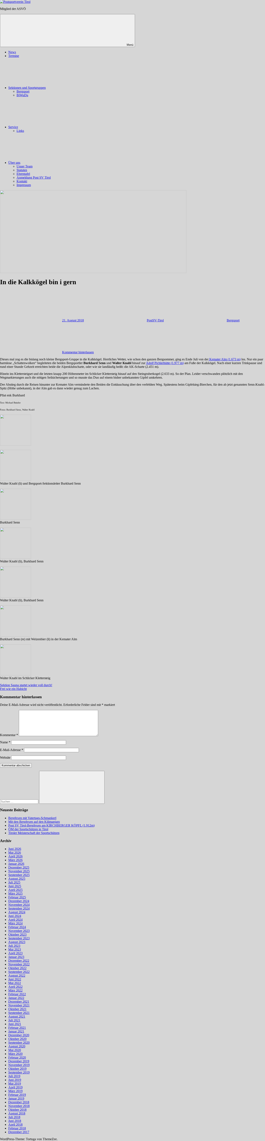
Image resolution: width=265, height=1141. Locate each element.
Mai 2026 (14, 852)
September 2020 (19, 1042)
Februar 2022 (17, 994)
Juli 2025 (14, 882)
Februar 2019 (17, 1094)
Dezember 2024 (18, 901)
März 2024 (15, 923)
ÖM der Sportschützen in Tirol (28, 829)
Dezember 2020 (18, 1035)
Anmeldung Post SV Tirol (34, 177)
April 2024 (15, 919)
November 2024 (19, 904)
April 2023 (15, 953)
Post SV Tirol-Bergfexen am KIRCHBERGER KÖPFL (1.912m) (51, 825)
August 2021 (16, 1016)
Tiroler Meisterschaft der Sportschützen (33, 833)
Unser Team (25, 166)
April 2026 (15, 856)
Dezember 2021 (18, 1001)
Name (5, 742)
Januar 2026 (16, 863)
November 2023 (19, 931)
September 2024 (19, 908)
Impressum (24, 185)
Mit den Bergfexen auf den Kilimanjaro (34, 821)
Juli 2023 (14, 945)
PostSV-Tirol (155, 320)
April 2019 (15, 1087)
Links (20, 130)
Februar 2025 (17, 897)
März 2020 (15, 1054)
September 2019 (19, 1072)
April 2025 (15, 890)
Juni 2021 (14, 1024)
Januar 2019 (16, 1098)
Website (5, 757)
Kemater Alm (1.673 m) (224, 359)
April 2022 (15, 986)
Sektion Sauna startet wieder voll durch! (26, 685)
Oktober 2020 (17, 1039)
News (12, 52)
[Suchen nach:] (19, 801)
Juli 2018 (14, 1117)
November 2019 (19, 1065)
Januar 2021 (16, 1031)
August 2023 (16, 942)
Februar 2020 (17, 1057)
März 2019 (15, 1091)
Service (13, 127)
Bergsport (23, 91)
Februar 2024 (17, 927)
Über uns (14, 162)
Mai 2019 (14, 1083)
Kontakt (22, 181)
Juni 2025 (14, 886)
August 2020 (16, 1046)
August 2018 (16, 1113)
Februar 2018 (17, 1128)
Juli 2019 (14, 1076)
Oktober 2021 (17, 1009)
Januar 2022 (16, 998)
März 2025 (15, 893)
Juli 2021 (14, 1020)
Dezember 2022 (18, 960)
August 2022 (16, 975)
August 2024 (16, 912)
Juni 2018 (14, 1121)
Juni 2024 (14, 916)
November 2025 (19, 871)
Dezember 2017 (18, 1132)
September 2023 (19, 938)
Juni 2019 (14, 1080)
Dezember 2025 (18, 867)
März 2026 (15, 860)
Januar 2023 (16, 957)
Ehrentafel (23, 174)
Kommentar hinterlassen (78, 352)
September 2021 (19, 1013)
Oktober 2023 (17, 934)
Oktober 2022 (17, 968)
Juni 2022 (14, 979)
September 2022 (19, 972)
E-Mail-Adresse (11, 750)
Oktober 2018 (17, 1109)
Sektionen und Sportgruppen (27, 87)
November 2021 (19, 1005)
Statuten (22, 170)
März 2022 (15, 990)
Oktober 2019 (17, 1068)
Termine (13, 56)
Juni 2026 (14, 849)
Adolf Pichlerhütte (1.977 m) (165, 363)
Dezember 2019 (18, 1061)
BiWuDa (22, 95)
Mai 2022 (14, 983)
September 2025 (19, 875)
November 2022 (19, 964)
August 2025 (16, 878)
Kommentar (9, 735)
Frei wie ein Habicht (13, 689)
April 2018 (15, 1124)
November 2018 (19, 1106)
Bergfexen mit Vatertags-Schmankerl (32, 818)
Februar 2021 (17, 1027)
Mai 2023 (14, 949)
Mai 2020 (14, 1050)
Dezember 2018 (18, 1102)
